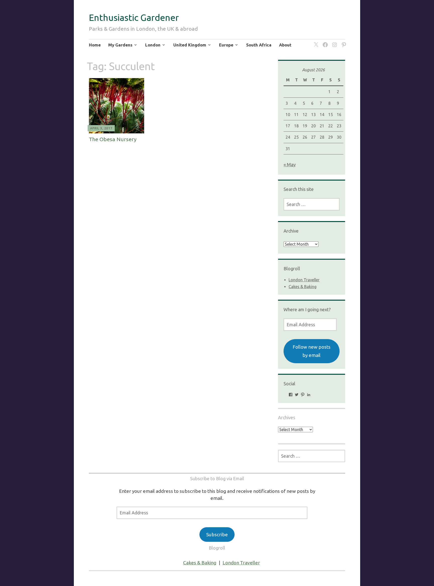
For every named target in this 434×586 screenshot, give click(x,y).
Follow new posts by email (312, 351)
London (152, 44)
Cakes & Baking (302, 286)
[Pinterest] (343, 42)
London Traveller (304, 280)
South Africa (259, 44)
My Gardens (120, 44)
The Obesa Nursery (112, 139)
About (285, 44)
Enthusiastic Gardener (134, 17)
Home (95, 44)
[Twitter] (315, 42)
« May (290, 164)
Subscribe (217, 534)
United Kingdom (189, 44)
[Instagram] (334, 42)
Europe (226, 44)
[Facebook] (324, 42)
